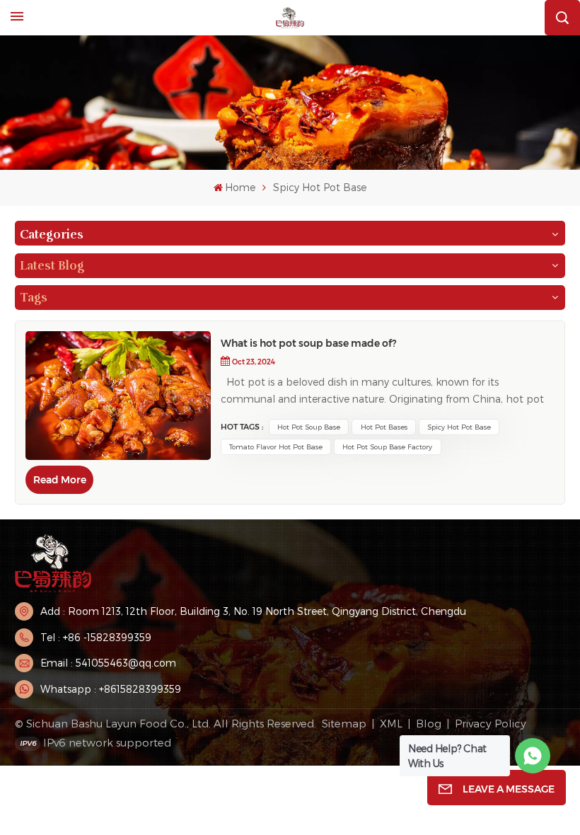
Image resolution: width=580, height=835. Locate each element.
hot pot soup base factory (387, 446)
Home (240, 187)
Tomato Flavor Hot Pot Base (276, 446)
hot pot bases (384, 426)
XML (391, 723)
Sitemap (344, 723)
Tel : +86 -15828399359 (95, 637)
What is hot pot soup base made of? (308, 343)
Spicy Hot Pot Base (459, 426)
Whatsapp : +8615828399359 (110, 689)
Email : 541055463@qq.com (108, 663)
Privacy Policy (490, 723)
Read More (59, 479)
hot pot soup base (308, 426)
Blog (428, 723)
